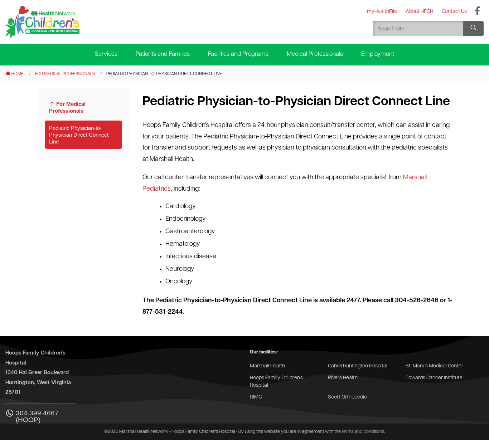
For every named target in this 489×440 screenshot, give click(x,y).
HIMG (256, 397)
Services (106, 54)
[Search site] (473, 28)
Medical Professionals (315, 54)
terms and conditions (363, 431)
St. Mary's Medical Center (434, 366)
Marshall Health (267, 366)
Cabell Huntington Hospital (357, 366)
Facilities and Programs (238, 54)
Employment (377, 54)
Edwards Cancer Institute (434, 378)
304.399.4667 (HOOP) (37, 416)
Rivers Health (343, 378)
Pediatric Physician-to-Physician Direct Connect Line (78, 135)
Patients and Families (163, 54)
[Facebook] (477, 11)
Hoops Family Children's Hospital (276, 381)
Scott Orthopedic (347, 397)
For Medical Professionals (65, 74)
